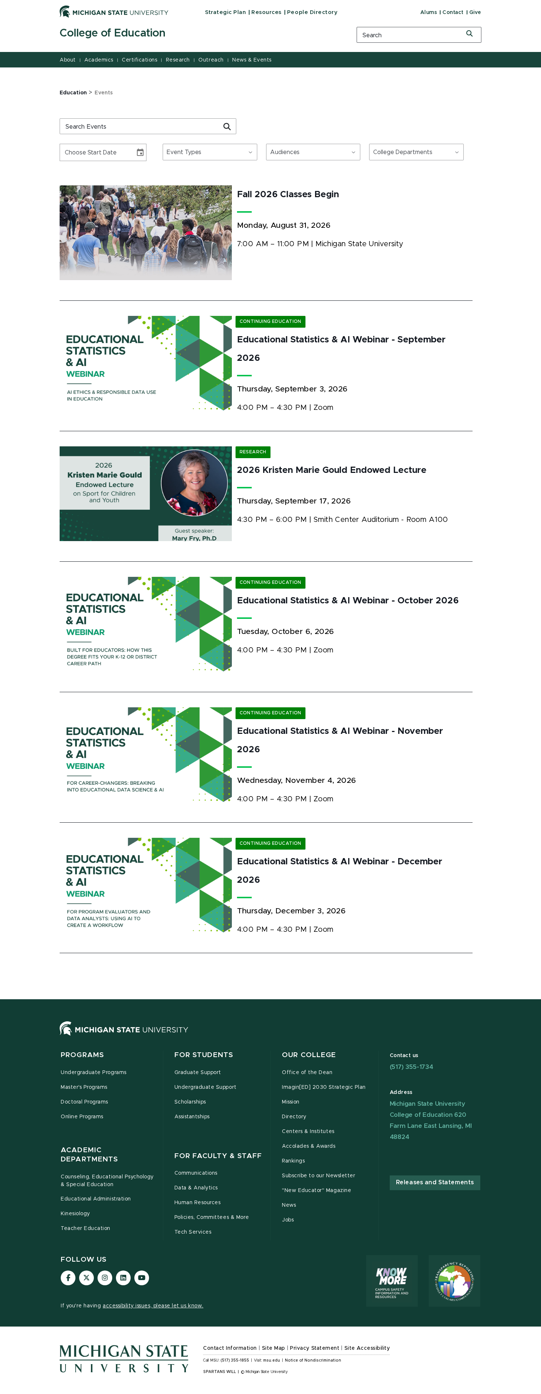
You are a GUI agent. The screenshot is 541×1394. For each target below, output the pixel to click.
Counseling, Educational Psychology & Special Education (107, 1180)
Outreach (210, 60)
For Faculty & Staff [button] (218, 1156)
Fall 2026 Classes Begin (288, 194)
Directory (294, 1116)
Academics (98, 60)
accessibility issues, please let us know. (153, 1305)
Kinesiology (75, 1213)
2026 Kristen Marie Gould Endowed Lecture (332, 470)
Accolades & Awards (309, 1146)
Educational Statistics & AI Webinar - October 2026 (348, 600)
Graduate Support (197, 1072)
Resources (266, 12)
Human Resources (197, 1202)
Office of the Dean (307, 1072)
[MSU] (124, 1036)
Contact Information (230, 1348)
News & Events (252, 60)
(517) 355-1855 (235, 1360)
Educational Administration (96, 1199)
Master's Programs (84, 1087)
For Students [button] (204, 1055)
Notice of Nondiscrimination (313, 1360)
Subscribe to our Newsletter (318, 1175)
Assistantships (192, 1116)
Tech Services (193, 1232)
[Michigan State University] (114, 11)
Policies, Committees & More (211, 1217)
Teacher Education (85, 1228)
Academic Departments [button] (89, 1155)
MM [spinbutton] (68, 152)
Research (178, 60)
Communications (196, 1173)
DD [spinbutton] (80, 152)
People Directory (312, 12)
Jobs (288, 1220)
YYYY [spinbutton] (94, 152)
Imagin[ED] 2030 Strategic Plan (324, 1087)
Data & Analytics (196, 1188)
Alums (428, 12)
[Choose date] (140, 152)
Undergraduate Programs (94, 1072)
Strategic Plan (225, 12)
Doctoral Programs (84, 1102)
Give (475, 12)
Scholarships (190, 1102)
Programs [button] (82, 1055)
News (289, 1205)
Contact (453, 12)
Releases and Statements (435, 1182)
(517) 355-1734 (411, 1067)
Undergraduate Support (205, 1087)
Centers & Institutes (308, 1131)
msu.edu (271, 1360)
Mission (291, 1102)
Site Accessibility (367, 1348)
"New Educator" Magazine (316, 1190)
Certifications (139, 60)
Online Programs (82, 1116)
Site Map (273, 1348)
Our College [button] (309, 1055)
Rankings (293, 1161)
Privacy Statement (314, 1348)
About (68, 60)
